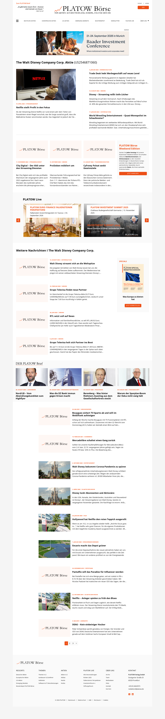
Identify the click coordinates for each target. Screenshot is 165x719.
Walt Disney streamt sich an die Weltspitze (72, 263)
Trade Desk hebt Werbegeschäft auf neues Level (114, 73)
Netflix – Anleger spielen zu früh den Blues (94, 598)
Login (147, 3)
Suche (140, 3)
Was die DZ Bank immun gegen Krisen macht (62, 394)
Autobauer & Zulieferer (46, 677)
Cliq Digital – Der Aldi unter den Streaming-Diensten (30, 167)
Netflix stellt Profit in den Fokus (33, 107)
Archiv (108, 675)
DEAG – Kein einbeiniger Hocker (88, 624)
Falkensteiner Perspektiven (92, 680)
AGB (90, 700)
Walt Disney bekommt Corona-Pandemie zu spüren (99, 466)
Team (107, 677)
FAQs (107, 683)
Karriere (108, 689)
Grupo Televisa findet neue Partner (68, 289)
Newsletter (115, 21)
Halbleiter (42, 680)
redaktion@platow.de (136, 689)
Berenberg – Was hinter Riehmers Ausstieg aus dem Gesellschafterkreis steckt (97, 396)
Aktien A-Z (64, 675)
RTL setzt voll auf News (62, 316)
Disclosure (97, 700)
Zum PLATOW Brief (23, 3)
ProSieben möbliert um (62, 165)
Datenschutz (82, 700)
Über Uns (143, 21)
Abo (143, 7)
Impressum (71, 700)
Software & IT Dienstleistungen (48, 683)
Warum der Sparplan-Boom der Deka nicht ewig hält (131, 394)
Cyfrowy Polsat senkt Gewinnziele (94, 167)
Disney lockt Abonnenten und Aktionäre (93, 492)
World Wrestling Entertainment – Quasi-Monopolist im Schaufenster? (117, 116)
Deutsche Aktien (30, 21)
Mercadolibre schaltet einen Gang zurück (93, 440)
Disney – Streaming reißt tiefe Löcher (108, 94)
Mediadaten (110, 680)
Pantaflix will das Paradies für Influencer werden (97, 571)
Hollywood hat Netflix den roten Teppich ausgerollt (99, 519)
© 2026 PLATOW (60, 700)
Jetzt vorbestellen (133, 305)
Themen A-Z (42, 675)
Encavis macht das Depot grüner (89, 545)
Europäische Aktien (49, 21)
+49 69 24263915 (134, 686)
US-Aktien (65, 21)
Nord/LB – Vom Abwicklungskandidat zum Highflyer (29, 396)
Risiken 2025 (87, 677)
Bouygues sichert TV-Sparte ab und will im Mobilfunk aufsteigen (94, 414)
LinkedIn (133, 694)
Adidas (63, 677)
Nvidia (63, 683)
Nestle (63, 680)
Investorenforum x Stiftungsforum (89, 684)
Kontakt (108, 686)
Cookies (105, 700)
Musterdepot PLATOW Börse (25, 686)
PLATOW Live (130, 21)
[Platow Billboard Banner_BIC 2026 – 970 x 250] (82, 43)
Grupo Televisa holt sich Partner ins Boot (71, 342)
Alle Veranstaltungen (90, 675)
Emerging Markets (82, 21)
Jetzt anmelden (133, 173)
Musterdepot (100, 21)
